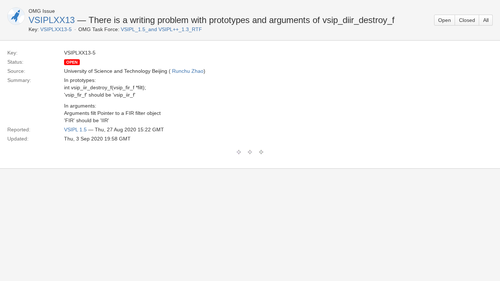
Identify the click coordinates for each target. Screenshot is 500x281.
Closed (467, 20)
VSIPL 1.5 (75, 129)
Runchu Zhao (188, 71)
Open (444, 20)
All (486, 20)
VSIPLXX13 (52, 20)
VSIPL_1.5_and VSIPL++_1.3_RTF (161, 29)
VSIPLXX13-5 (56, 29)
